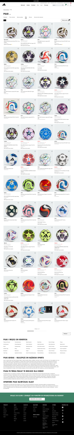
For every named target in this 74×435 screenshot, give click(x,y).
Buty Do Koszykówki (64, 346)
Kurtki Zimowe (51, 346)
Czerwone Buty (40, 350)
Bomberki (5, 350)
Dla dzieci (33, 5)
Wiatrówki (17, 350)
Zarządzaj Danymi (29, 432)
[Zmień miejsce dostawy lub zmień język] (71, 3)
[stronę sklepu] (4, 4)
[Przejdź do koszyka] (70, 5)
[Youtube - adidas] (66, 422)
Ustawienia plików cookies (21, 432)
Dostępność (49, 432)
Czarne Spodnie (29, 344)
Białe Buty (39, 342)
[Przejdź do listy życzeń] (68, 5)
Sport (41, 5)
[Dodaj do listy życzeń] (18, 24)
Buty (38, 5)
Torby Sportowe (18, 342)
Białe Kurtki (62, 344)
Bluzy (16, 348)
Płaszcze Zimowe (6, 342)
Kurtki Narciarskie (41, 346)
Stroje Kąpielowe (18, 344)
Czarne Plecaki (51, 350)
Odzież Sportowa (40, 344)
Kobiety (28, 5)
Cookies (33, 432)
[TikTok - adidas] (66, 419)
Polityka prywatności (38, 432)
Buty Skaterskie (52, 344)
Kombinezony (6, 344)
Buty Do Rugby (51, 342)
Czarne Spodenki (63, 348)
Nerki (4, 346)
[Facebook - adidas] (66, 407)
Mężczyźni (23, 5)
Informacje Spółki (54, 432)
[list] (37, 17)
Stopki (27, 350)
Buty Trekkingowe (52, 348)
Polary (61, 342)
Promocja (46, 5)
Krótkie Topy (5, 348)
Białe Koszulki (29, 342)
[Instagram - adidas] (66, 410)
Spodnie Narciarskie (41, 348)
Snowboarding (17, 346)
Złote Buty (28, 348)
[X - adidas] (66, 413)
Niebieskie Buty (29, 346)
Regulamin (45, 432)
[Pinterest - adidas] (66, 416)
